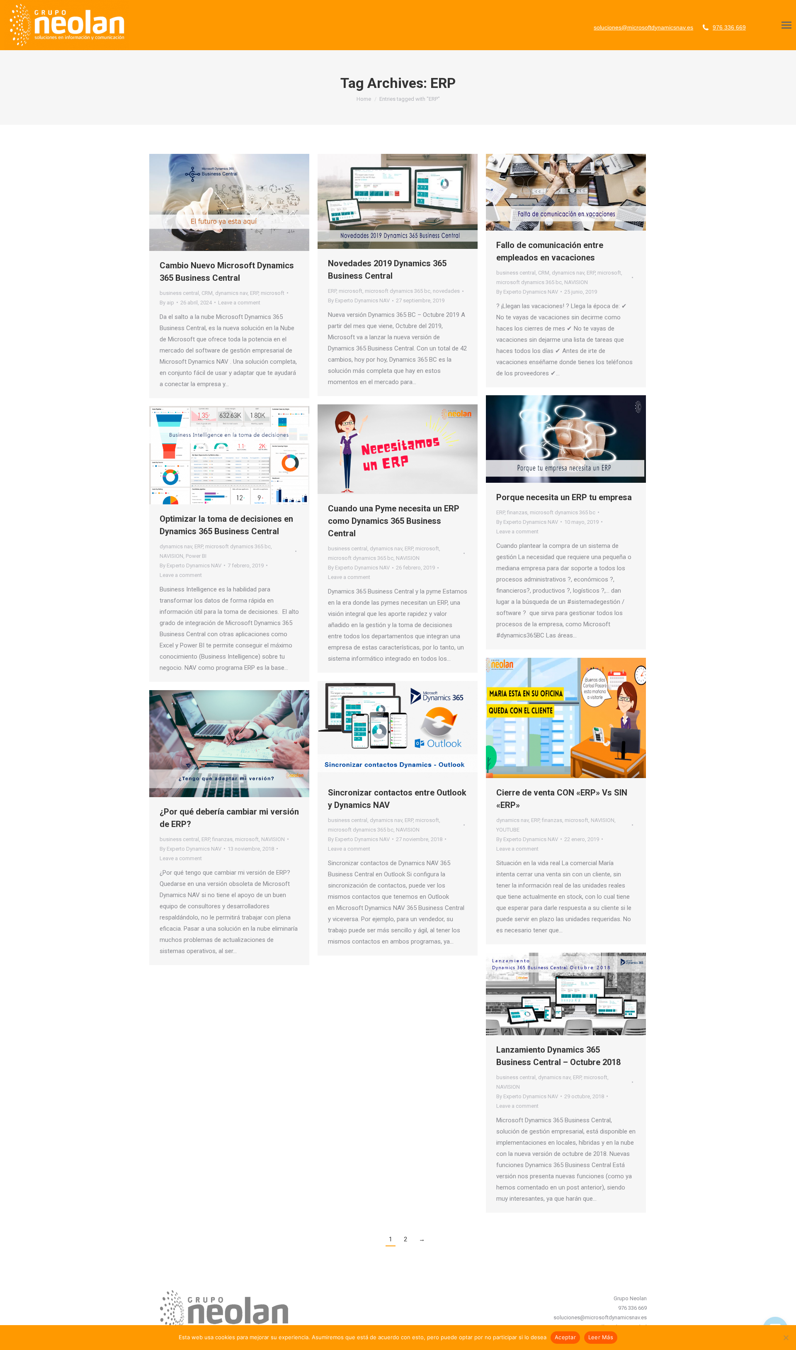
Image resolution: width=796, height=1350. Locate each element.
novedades (446, 291)
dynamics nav (231, 293)
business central (179, 293)
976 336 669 (729, 27)
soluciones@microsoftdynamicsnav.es (643, 27)
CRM (207, 293)
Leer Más (600, 1337)
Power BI (196, 556)
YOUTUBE (507, 830)
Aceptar (565, 1337)
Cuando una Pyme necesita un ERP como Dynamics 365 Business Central (393, 521)
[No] (785, 1337)
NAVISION (576, 282)
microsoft (272, 293)
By (167, 302)
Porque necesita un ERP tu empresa (564, 497)
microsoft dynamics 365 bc (397, 291)
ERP (254, 293)
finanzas (517, 512)
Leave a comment (239, 302)
